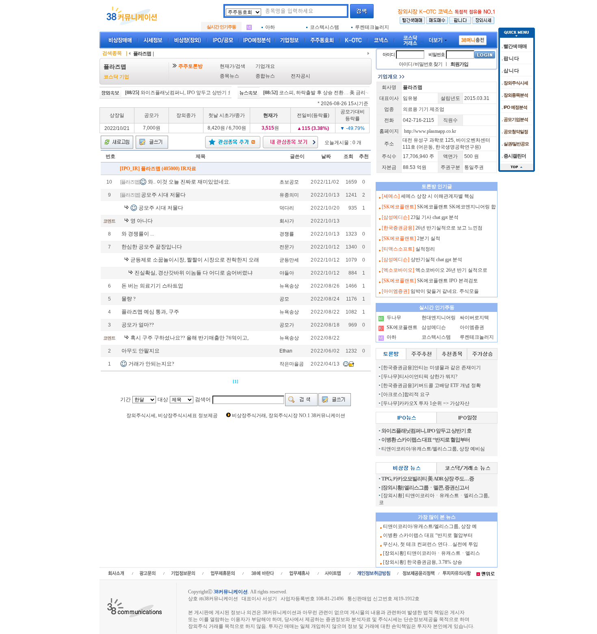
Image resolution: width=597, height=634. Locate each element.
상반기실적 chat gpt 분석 (436, 259)
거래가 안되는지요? (151, 364)
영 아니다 (141, 221)
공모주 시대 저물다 (163, 195)
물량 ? (128, 299)
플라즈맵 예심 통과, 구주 (150, 312)
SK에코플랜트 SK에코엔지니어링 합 (456, 207)
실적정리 (425, 249)
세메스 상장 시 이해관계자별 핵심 (437, 196)
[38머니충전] (473, 38)
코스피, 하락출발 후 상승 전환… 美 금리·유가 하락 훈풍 (327, 92)
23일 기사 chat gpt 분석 (435, 217)
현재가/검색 (232, 66)
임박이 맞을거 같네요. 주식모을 (445, 291)
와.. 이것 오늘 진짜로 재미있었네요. (189, 182)
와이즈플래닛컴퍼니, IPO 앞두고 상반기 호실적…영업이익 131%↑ (199, 92)
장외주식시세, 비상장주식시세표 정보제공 (172, 415)
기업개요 (265, 66)
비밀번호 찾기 (428, 64)
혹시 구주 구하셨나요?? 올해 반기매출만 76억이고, (189, 338)
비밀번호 (436, 54)
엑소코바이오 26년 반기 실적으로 (451, 270)
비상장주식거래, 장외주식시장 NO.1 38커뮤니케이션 (288, 415)
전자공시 (300, 76)
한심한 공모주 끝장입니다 (151, 247)
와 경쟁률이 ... (137, 234)
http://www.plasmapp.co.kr (430, 131)
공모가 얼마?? (137, 325)
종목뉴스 (229, 76)
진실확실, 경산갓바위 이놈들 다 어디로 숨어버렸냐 (193, 273)
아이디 (389, 54)
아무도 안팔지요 (140, 351)
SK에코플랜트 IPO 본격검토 (447, 280)
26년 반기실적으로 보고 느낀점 (448, 228)
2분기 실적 (428, 238)
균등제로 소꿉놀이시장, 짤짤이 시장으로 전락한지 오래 (194, 260)
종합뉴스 (265, 76)
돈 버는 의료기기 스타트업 (152, 286)
